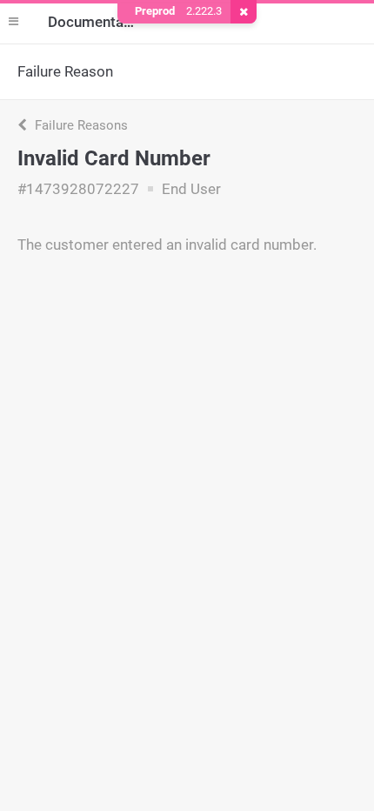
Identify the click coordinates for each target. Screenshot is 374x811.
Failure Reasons (79, 125)
